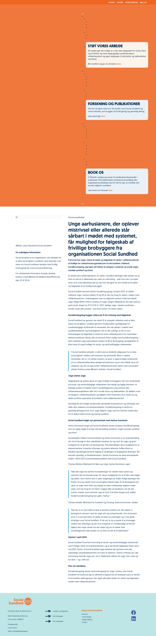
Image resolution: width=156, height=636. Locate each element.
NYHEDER (120, 2)
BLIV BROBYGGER (95, 22)
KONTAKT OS (94, 77)
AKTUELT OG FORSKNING (97, 159)
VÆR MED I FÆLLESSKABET (97, 19)
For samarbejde (58, 621)
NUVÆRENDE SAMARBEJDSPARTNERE (104, 35)
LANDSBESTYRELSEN (96, 151)
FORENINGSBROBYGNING (99, 82)
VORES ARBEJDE (91, 71)
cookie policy (12, 628)
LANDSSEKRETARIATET (97, 148)
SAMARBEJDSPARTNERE (96, 33)
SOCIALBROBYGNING (97, 85)
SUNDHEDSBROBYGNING (99, 80)
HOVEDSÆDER (94, 146)
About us (85, 614)
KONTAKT (111, 2)
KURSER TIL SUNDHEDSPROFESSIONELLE (105, 96)
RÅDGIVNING (94, 132)
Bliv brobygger (58, 616)
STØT (86, 198)
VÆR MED (88, 16)
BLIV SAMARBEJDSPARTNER (99, 38)
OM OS (87, 124)
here (119, 64)
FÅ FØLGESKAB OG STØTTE (98, 74)
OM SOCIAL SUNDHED (96, 126)
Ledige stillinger (87, 620)
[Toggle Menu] (83, 13)
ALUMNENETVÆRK (96, 27)
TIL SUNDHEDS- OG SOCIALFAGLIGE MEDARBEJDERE (111, 93)
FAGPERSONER (92, 90)
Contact (84, 622)
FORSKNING (93, 165)
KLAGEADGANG (95, 154)
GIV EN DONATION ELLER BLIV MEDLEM (105, 25)
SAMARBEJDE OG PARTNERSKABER (103, 135)
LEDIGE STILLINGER (96, 138)
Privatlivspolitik (12, 624)
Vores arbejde (86, 617)
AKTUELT (92, 162)
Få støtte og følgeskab (60, 611)
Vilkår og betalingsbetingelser (18, 631)
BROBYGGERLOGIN (132, 2)
